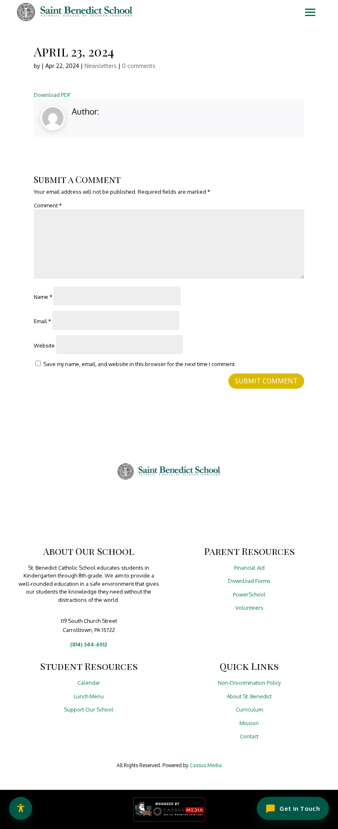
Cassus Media (206, 765)
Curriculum (249, 709)
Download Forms (249, 581)
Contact (249, 736)
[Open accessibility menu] (20, 808)
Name (43, 297)
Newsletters (100, 65)
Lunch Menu (89, 696)
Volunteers (249, 607)
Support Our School (88, 709)
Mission (249, 723)
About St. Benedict (249, 696)
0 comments (138, 65)
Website (44, 345)
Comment (48, 205)
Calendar (88, 682)
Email (42, 321)
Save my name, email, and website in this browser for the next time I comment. (139, 364)
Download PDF (52, 95)
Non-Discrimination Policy (249, 682)
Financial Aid (249, 567)
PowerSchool (249, 594)
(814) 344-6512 (88, 644)
